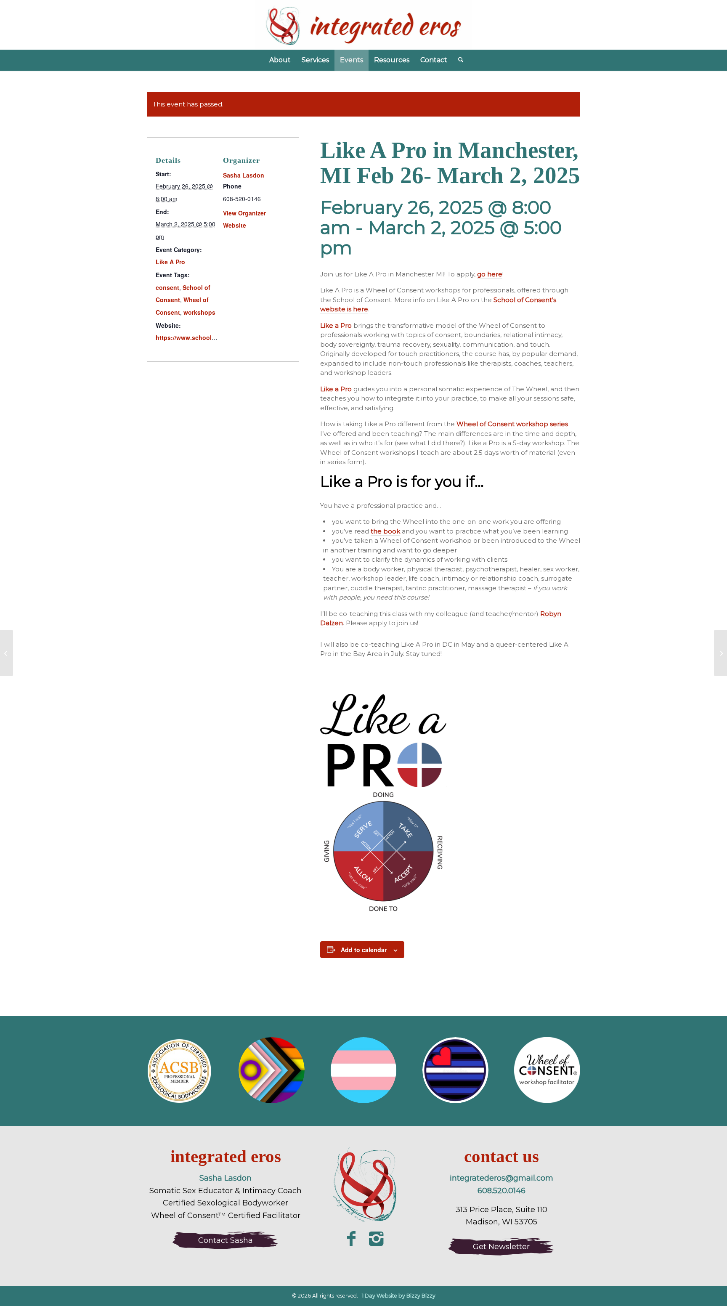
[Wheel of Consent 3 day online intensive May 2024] (6, 653)
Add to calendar (364, 949)
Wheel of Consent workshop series (512, 424)
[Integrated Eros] (363, 25)
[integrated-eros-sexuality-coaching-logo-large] (364, 1186)
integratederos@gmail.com (501, 1178)
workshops (199, 312)
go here (489, 274)
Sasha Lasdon (243, 175)
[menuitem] (280, 60)
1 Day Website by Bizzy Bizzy (398, 1296)
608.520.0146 (501, 1190)
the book (385, 531)
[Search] (458, 60)
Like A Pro (170, 261)
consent (167, 287)
